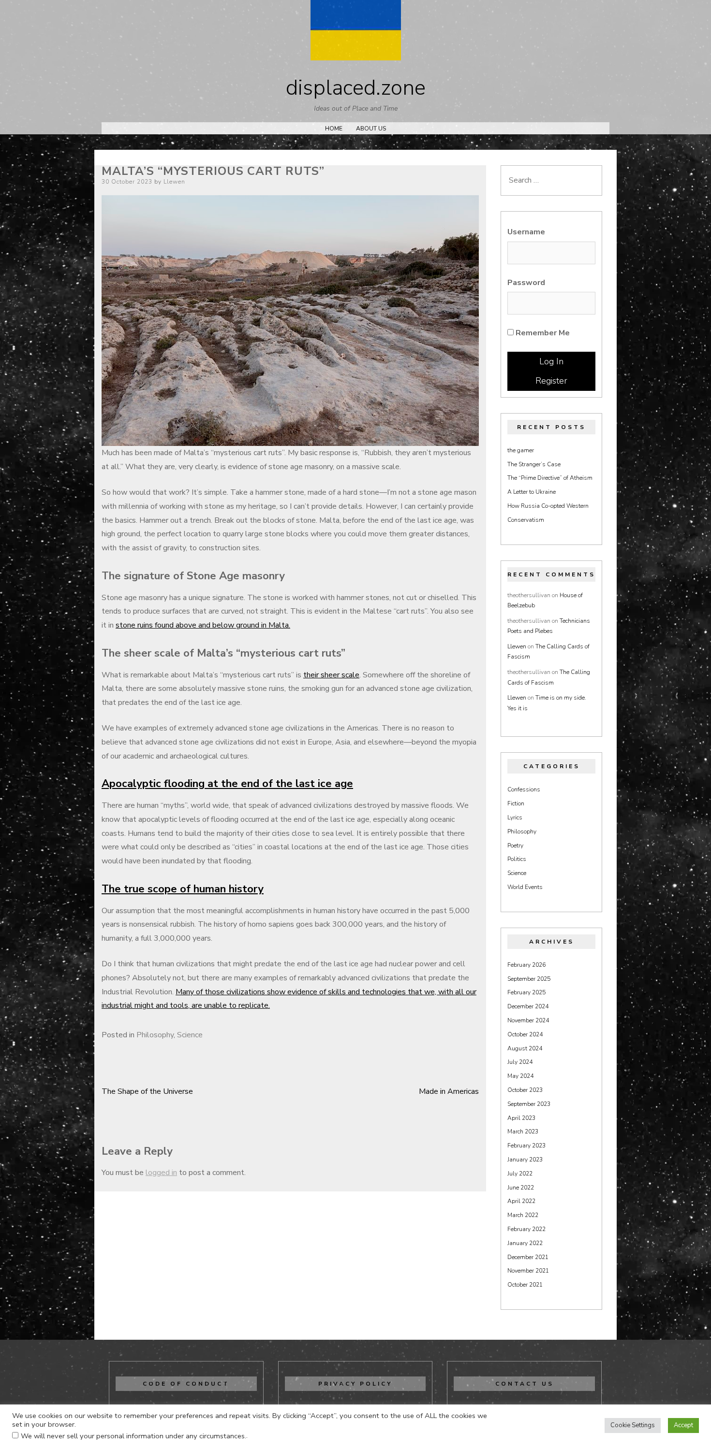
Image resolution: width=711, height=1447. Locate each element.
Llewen (174, 182)
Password (526, 282)
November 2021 (528, 1271)
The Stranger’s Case (534, 464)
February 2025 (526, 992)
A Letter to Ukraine (531, 492)
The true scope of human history (183, 889)
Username (526, 232)
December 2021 (527, 1257)
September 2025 (528, 979)
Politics (516, 859)
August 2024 (524, 1048)
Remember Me (542, 333)
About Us (371, 128)
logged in (161, 1172)
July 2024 (520, 1062)
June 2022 (520, 1187)
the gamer (520, 450)
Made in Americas (449, 1091)
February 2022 (526, 1229)
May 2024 (520, 1076)
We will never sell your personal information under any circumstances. (133, 1436)
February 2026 (526, 965)
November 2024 (528, 1020)
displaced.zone (356, 87)
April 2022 (521, 1201)
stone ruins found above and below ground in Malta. (203, 625)
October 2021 (525, 1285)
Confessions (523, 789)
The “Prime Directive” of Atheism (549, 478)
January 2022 (525, 1243)
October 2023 (525, 1090)
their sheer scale (331, 675)
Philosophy (155, 1035)
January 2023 (525, 1159)
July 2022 (520, 1173)
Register (551, 381)
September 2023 (528, 1104)
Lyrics (514, 817)
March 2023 (522, 1131)
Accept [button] (683, 1425)
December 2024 (527, 1006)
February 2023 (526, 1145)
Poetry (515, 845)
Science (190, 1035)
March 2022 (522, 1215)
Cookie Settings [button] (632, 1425)
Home (333, 128)
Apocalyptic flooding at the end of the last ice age (227, 783)
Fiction (515, 803)
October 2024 (525, 1034)
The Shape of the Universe (147, 1091)
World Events (525, 887)
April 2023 (521, 1118)
